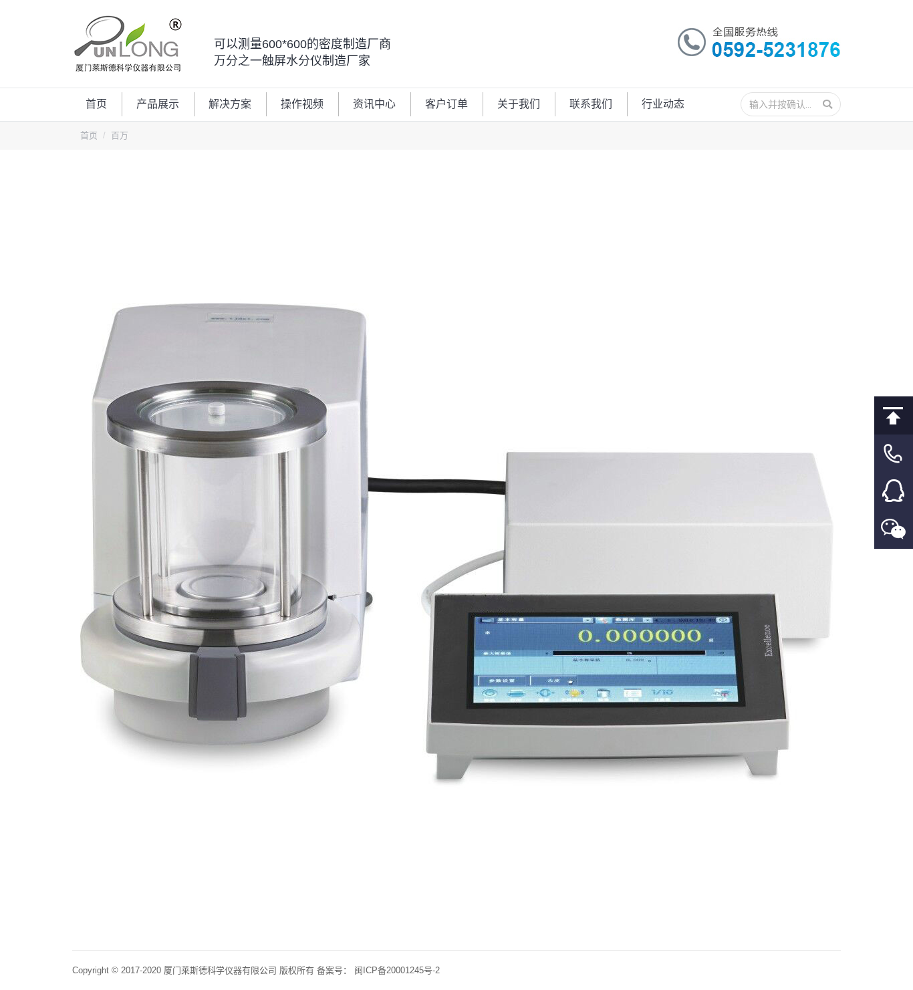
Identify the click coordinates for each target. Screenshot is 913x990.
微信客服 (893, 530)
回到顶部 (893, 415)
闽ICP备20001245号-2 (397, 970)
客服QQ (893, 492)
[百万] (456, 546)
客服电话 (893, 454)
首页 (89, 135)
